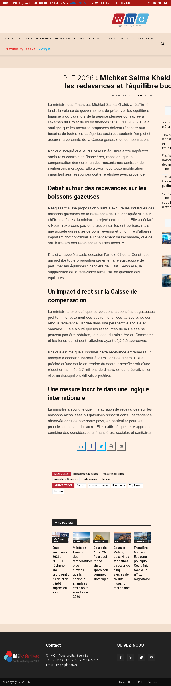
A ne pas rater (65, 522)
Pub (140, 682)
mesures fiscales (113, 474)
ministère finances (66, 479)
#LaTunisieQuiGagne (20, 49)
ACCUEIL (10, 38)
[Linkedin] (154, 3)
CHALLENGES (145, 38)
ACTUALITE (25, 38)
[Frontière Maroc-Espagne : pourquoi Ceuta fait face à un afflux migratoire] (142, 537)
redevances (90, 479)
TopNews (135, 485)
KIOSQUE (44, 49)
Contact (152, 682)
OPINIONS (94, 38)
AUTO (130, 38)
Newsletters (126, 682)
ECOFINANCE (43, 38)
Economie (118, 485)
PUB (114, 3)
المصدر (26, 3)
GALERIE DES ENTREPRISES (50, 3)
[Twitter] (159, 3)
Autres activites (98, 485)
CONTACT (126, 3)
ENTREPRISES (62, 38)
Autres (148, 95)
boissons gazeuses (85, 474)
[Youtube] (165, 3)
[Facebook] (148, 3)
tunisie (106, 479)
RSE (121, 38)
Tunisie (58, 491)
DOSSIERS (109, 38)
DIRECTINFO (11, 3)
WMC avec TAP (59, 540)
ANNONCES (78, 3)
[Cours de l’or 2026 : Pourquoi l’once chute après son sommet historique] (101, 537)
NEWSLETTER (100, 3)
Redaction (100, 541)
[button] (162, 44)
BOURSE (79, 38)
